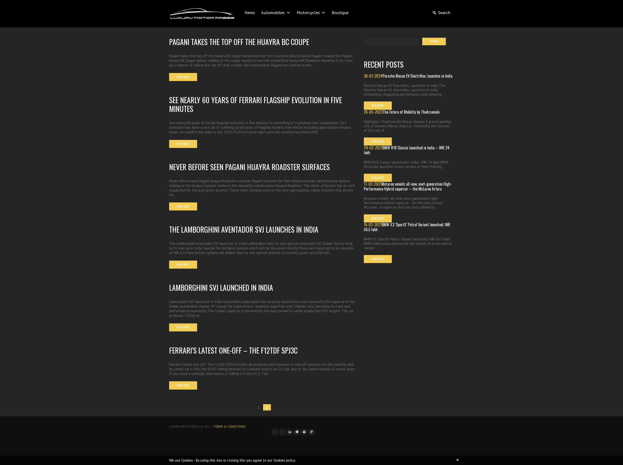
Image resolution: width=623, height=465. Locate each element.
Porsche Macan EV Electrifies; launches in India (417, 76)
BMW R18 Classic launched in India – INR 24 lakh (406, 150)
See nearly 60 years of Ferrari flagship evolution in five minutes (255, 104)
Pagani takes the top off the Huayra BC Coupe (239, 41)
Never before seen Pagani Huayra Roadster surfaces (249, 166)
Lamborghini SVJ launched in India (221, 287)
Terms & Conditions (229, 427)
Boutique (340, 12)
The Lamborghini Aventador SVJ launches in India (243, 229)
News (250, 12)
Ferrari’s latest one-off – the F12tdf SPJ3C (233, 350)
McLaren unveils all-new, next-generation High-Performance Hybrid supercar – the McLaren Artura (408, 186)
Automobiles (273, 12)
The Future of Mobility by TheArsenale (411, 112)
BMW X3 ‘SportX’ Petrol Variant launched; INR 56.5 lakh (407, 227)
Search (444, 12)
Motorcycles (308, 12)
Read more (183, 77)
